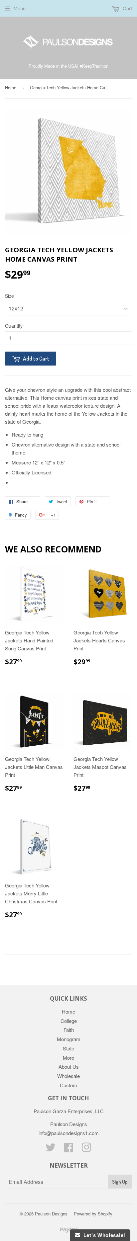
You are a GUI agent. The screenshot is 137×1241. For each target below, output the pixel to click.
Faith (69, 1029)
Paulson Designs (51, 1213)
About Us (69, 1066)
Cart (126, 8)
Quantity (14, 325)
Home (10, 87)
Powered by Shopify (93, 1213)
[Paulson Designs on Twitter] (51, 1149)
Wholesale (68, 1075)
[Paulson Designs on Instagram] (86, 1149)
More (68, 1057)
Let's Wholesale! (102, 1235)
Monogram (68, 1038)
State (68, 1048)
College (69, 1020)
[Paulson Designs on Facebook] (68, 1149)
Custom (68, 1085)
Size (9, 295)
